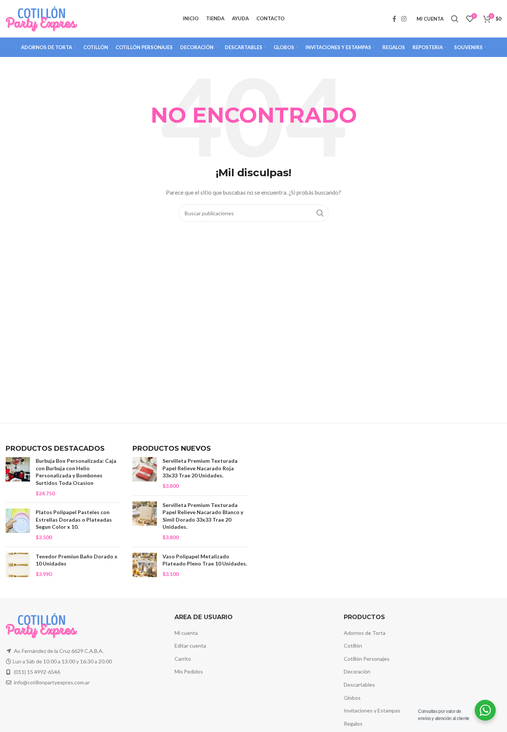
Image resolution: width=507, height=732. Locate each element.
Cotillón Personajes (367, 659)
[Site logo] (41, 18)
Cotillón (353, 645)
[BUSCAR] (320, 213)
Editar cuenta (190, 645)
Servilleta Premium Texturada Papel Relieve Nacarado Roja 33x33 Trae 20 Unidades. (200, 468)
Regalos (353, 723)
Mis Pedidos (189, 671)
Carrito (183, 659)
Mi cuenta (186, 633)
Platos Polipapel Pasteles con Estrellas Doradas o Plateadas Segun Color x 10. (74, 519)
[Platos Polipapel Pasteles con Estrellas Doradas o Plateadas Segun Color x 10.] (18, 524)
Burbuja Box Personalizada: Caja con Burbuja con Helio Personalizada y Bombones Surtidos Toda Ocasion (76, 472)
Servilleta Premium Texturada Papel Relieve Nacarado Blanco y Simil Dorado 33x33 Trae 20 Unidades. (202, 516)
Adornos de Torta (364, 633)
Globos (352, 697)
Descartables (359, 684)
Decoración (357, 671)
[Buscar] (454, 18)
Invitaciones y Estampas (372, 710)
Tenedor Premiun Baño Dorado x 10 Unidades (76, 560)
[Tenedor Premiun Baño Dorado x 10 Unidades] (18, 565)
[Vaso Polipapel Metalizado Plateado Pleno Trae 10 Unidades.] (144, 565)
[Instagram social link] (404, 18)
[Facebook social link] (394, 18)
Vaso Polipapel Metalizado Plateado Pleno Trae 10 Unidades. (204, 560)
